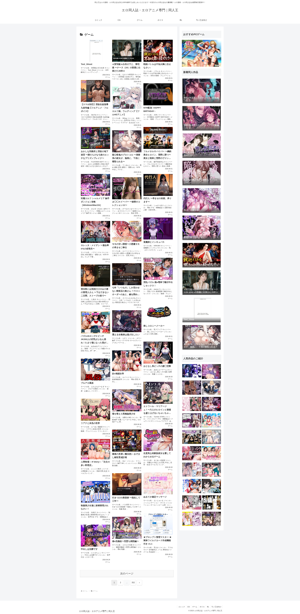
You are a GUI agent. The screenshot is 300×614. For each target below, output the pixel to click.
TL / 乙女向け (216, 607)
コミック (181, 607)
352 (133, 583)
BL (208, 607)
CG (188, 607)
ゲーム (194, 607)
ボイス (202, 607)
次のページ (126, 573)
